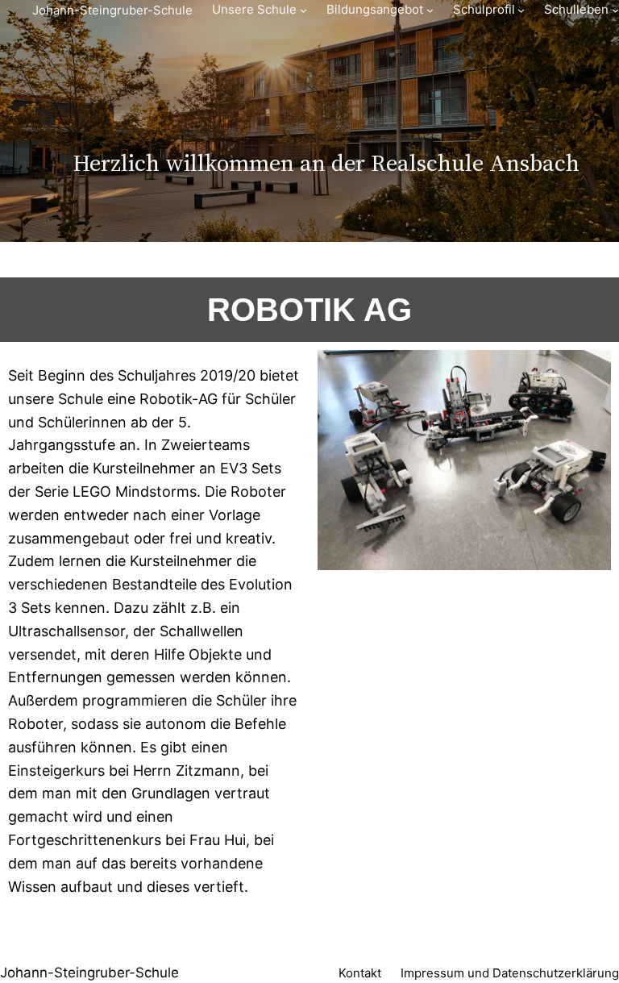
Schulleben (576, 9)
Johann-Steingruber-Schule (112, 10)
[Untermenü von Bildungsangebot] (430, 10)
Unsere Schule (254, 9)
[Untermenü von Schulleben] (615, 10)
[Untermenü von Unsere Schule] (303, 10)
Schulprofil (484, 9)
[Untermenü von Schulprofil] (521, 10)
